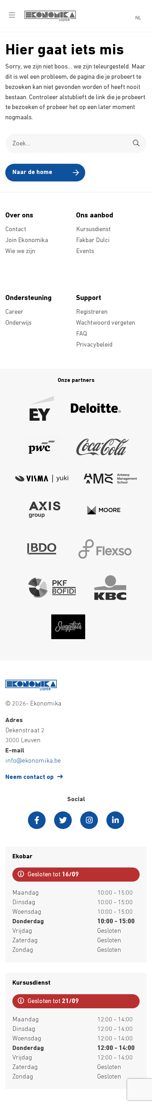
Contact (15, 230)
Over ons (19, 215)
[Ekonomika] (50, 20)
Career (14, 312)
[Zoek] (136, 143)
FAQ (81, 334)
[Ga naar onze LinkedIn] (115, 820)
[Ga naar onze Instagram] (89, 820)
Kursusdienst (93, 230)
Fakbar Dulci (93, 241)
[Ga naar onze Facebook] (37, 820)
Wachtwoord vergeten (105, 323)
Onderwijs (18, 323)
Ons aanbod (94, 215)
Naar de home (32, 172)
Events (85, 251)
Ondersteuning (28, 298)
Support (88, 298)
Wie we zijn (20, 251)
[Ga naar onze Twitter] (63, 820)
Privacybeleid (94, 345)
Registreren (91, 312)
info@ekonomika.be (33, 761)
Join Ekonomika (26, 241)
